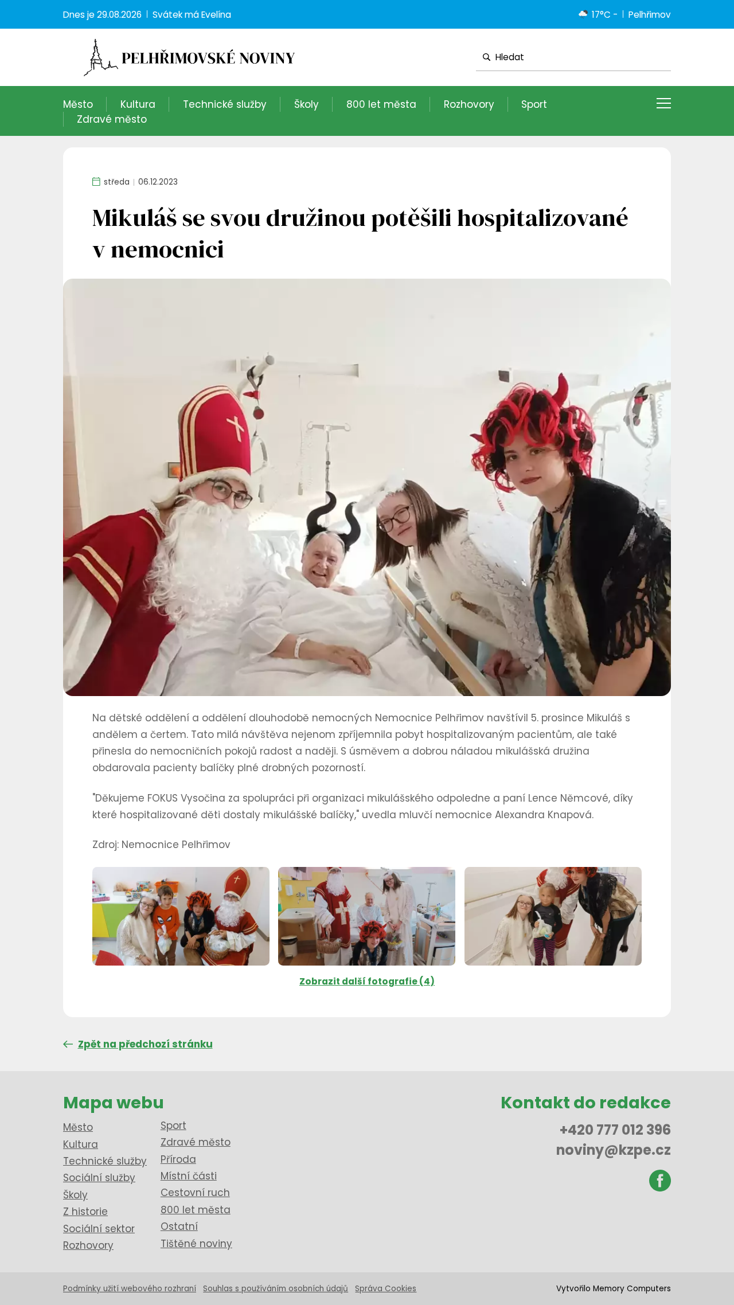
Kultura (137, 104)
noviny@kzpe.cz (613, 1149)
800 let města (381, 104)
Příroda (178, 1159)
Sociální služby (99, 1178)
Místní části (189, 1176)
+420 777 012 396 (615, 1129)
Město (78, 104)
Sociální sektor (99, 1229)
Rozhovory (469, 104)
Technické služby (225, 104)
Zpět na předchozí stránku (145, 1044)
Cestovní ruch (195, 1192)
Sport (534, 104)
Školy (306, 104)
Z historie (85, 1211)
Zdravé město (112, 119)
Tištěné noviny (196, 1244)
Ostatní (179, 1226)
